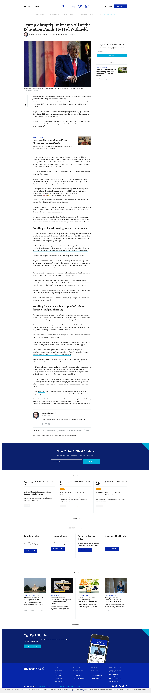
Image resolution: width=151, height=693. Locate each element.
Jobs (99, 14)
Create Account (32, 646)
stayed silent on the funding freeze (73, 273)
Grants (87, 430)
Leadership (40, 14)
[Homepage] (75, 6)
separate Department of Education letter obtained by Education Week (59, 125)
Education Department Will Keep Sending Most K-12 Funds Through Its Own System (106, 73)
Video (37, 595)
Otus (116, 506)
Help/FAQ (75, 672)
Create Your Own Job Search (75, 563)
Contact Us (76, 667)
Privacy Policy (82, 686)
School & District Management (111, 489)
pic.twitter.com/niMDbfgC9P (67, 193)
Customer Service (77, 675)
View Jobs (30, 550)
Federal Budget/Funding (49, 430)
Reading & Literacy (38, 137)
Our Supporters (59, 678)
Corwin (80, 506)
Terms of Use (71, 686)
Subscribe (120, 6)
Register (27, 505)
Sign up (91, 461)
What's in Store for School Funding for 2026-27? (33, 599)
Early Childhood (28, 489)
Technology (83, 14)
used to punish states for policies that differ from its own (70, 222)
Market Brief (109, 14)
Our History (58, 672)
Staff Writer (45, 415)
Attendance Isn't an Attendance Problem (72, 494)
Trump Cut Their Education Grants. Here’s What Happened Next (114, 600)
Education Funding (30, 20)
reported (41, 391)
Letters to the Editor (78, 670)
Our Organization (59, 670)
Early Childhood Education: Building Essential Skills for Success (37, 493)
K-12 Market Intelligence (115, 678)
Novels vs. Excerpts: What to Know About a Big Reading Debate (50, 141)
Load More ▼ (75, 624)
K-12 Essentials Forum (40, 489)
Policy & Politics (53, 14)
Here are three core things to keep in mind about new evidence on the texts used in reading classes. (52, 147)
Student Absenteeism (72, 489)
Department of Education (75, 430)
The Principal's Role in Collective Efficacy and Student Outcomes (108, 494)
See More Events (75, 518)
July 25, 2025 (66, 195)
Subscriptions (94, 670)
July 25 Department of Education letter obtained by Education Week (61, 115)
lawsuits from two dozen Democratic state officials (56, 248)
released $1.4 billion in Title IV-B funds (66, 172)
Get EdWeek (94, 667)
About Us (57, 667)
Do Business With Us (115, 667)
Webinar (81, 489)
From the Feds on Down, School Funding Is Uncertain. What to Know (87, 600)
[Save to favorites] (25, 101)
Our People (58, 675)
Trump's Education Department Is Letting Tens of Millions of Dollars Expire (61, 601)
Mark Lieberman (36, 34)
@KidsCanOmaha (39, 193)
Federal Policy (61, 430)
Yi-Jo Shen (31, 610)
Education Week (52, 415)
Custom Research (114, 681)
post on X (36, 181)
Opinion (93, 14)
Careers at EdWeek (60, 681)
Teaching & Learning (69, 14)
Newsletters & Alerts (96, 672)
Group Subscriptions (96, 675)
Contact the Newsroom (79, 678)
